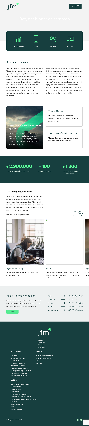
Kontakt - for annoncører (43, 358)
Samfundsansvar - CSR (18, 358)
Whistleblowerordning (18, 363)
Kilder (13, 406)
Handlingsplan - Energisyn (19, 373)
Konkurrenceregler (16, 409)
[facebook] (78, 419)
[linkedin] (81, 419)
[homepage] (13, 6)
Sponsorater (15, 361)
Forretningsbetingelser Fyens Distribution (24, 399)
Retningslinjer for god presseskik (21, 371)
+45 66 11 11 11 (75, 299)
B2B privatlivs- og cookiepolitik (20, 384)
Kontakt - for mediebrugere (44, 356)
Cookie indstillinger (17, 404)
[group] (25, 249)
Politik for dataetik (17, 386)
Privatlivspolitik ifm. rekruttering (21, 396)
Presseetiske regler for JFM (19, 368)
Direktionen (14, 356)
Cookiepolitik (15, 392)
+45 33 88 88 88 (75, 310)
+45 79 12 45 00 (75, 303)
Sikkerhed (14, 402)
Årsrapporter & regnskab (18, 366)
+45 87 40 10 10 (75, 306)
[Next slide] (80, 213)
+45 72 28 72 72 (75, 296)
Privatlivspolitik (16, 389)
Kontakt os (12, 312)
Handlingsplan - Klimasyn (19, 376)
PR (37, 361)
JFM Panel (39, 363)
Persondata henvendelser (19, 394)
